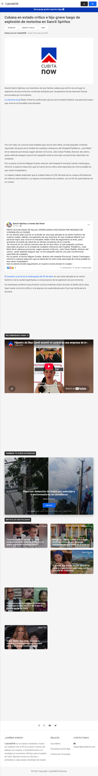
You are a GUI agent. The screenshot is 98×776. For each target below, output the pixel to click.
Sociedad (11, 28)
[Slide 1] (28, 511)
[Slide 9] (65, 511)
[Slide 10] (70, 511)
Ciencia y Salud (28, 28)
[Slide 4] (42, 511)
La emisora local (12, 99)
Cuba (43, 28)
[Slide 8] (60, 511)
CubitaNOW (11, 3)
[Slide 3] (37, 511)
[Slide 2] (33, 511)
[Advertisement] (49, 124)
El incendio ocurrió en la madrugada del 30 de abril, (29, 276)
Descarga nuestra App (60, 749)
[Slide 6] (51, 511)
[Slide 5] (47, 511)
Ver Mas (49, 505)
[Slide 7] (56, 511)
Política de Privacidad (60, 754)
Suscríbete (55, 743)
